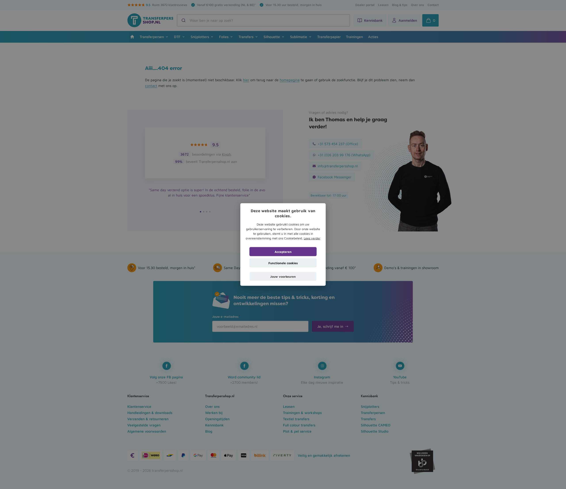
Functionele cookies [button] (283, 263)
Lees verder (312, 238)
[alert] (283, 244)
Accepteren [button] (283, 251)
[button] (283, 276)
